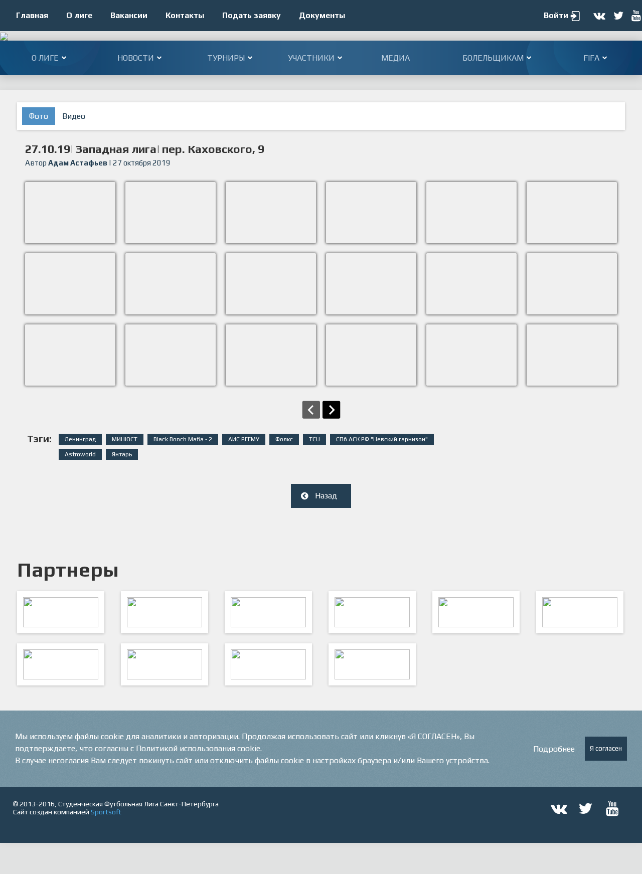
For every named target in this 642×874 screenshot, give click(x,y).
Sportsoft (106, 812)
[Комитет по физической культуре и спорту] (60, 612)
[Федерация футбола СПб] (164, 612)
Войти (556, 15)
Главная (32, 15)
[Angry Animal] (476, 612)
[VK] (268, 664)
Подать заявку (251, 15)
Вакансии (128, 15)
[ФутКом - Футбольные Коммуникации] (372, 664)
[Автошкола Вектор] (579, 612)
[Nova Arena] (268, 612)
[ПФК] (372, 612)
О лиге (79, 15)
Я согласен (606, 748)
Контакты (185, 15)
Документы (322, 15)
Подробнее (554, 749)
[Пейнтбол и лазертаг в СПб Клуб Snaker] (164, 664)
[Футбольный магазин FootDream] (60, 664)
